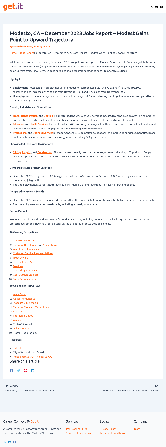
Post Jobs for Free (76, 428)
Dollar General (21, 328)
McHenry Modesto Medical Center (32, 306)
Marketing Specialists (25, 270)
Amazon (18, 311)
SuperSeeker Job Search (80, 432)
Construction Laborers (25, 274)
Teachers (18, 266)
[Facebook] (161, 7)
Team (137, 428)
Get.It (34, 421)
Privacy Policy (108, 428)
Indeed (17, 347)
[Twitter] (18, 370)
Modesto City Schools (25, 302)
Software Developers (25, 244)
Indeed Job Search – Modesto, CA (32, 356)
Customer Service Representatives (33, 253)
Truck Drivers (20, 257)
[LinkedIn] (156, 7)
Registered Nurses (23, 240)
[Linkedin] (32, 370)
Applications (50, 244)
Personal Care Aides (24, 261)
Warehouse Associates (26, 249)
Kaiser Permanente (24, 298)
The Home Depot (23, 315)
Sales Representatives (25, 278)
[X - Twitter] (151, 7)
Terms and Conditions (112, 432)
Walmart (18, 319)
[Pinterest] (25, 370)
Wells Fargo (19, 294)
